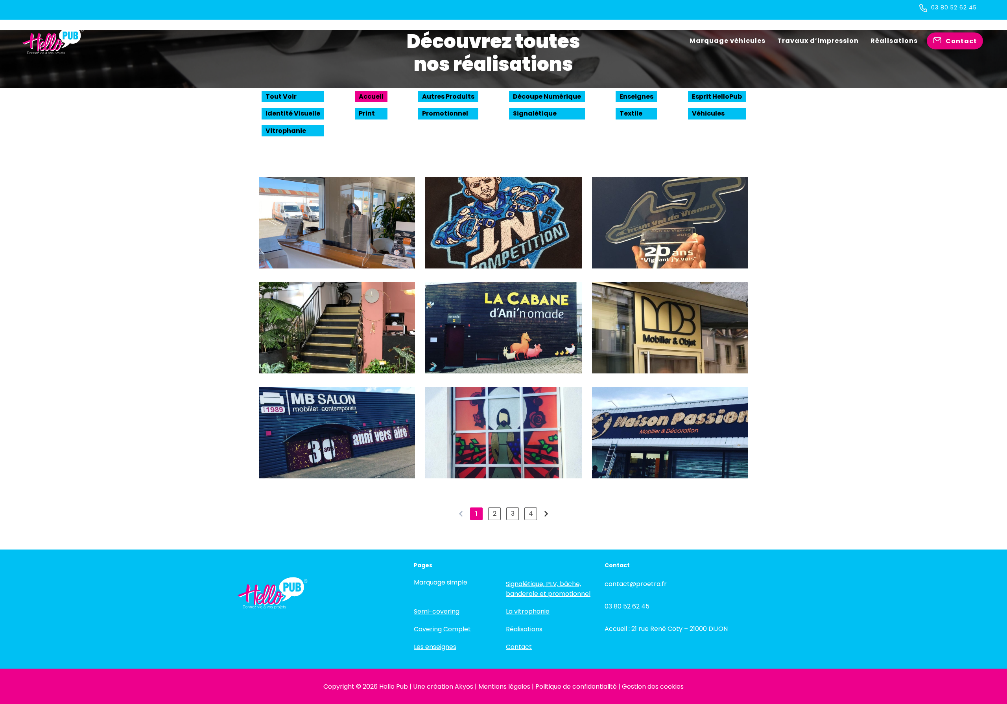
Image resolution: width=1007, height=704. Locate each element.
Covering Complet (442, 629)
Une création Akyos (443, 686)
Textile (631, 113)
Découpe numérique (547, 96)
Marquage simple (440, 582)
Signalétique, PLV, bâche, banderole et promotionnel (548, 588)
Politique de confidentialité (576, 686)
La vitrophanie (528, 611)
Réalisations (524, 629)
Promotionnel (445, 113)
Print (367, 113)
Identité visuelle (293, 113)
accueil (371, 96)
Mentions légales (504, 686)
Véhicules (708, 113)
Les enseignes (435, 646)
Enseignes (636, 96)
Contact (519, 646)
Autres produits (448, 96)
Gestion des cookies (653, 686)
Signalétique (535, 113)
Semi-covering (436, 611)
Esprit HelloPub (717, 96)
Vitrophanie (286, 130)
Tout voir (281, 96)
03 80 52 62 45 (954, 7)
